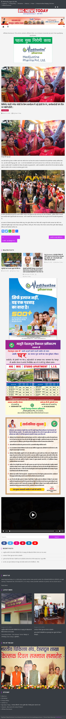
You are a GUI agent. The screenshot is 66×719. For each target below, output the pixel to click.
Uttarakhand (5, 110)
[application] (33, 515)
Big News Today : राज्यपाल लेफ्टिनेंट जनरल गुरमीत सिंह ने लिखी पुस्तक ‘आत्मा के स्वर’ (20, 705)
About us (27, 3)
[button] (33, 515)
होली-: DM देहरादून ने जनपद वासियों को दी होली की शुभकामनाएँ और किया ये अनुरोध (10, 240)
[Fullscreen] (62, 531)
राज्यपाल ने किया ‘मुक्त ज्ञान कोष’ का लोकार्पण (12, 555)
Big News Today (17, 113)
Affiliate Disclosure (6, 5)
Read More (4, 585)
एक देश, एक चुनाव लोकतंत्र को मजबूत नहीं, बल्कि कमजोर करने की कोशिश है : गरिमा (21, 562)
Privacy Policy (12, 3)
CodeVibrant (58, 717)
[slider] (31, 531)
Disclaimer (20, 3)
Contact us (4, 3)
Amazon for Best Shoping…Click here (45, 3)
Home (32, 3)
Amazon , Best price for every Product (12, 707)
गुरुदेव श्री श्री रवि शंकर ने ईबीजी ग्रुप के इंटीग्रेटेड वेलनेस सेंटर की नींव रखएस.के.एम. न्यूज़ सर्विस (24, 559)
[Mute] (60, 531)
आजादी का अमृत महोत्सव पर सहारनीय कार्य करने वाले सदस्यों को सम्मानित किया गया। (57, 237)
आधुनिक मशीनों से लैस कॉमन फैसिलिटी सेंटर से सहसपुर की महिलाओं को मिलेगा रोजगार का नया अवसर (24, 552)
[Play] (3, 531)
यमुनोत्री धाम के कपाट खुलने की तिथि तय (10, 268)
